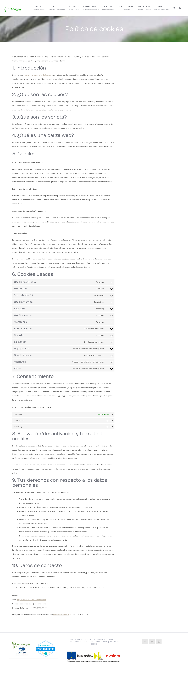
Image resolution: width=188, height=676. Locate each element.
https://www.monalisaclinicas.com (38, 75)
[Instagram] (159, 641)
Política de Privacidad (79, 642)
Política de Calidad (99, 642)
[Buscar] (180, 8)
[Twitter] (152, 641)
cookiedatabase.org (62, 615)
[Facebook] (145, 641)
